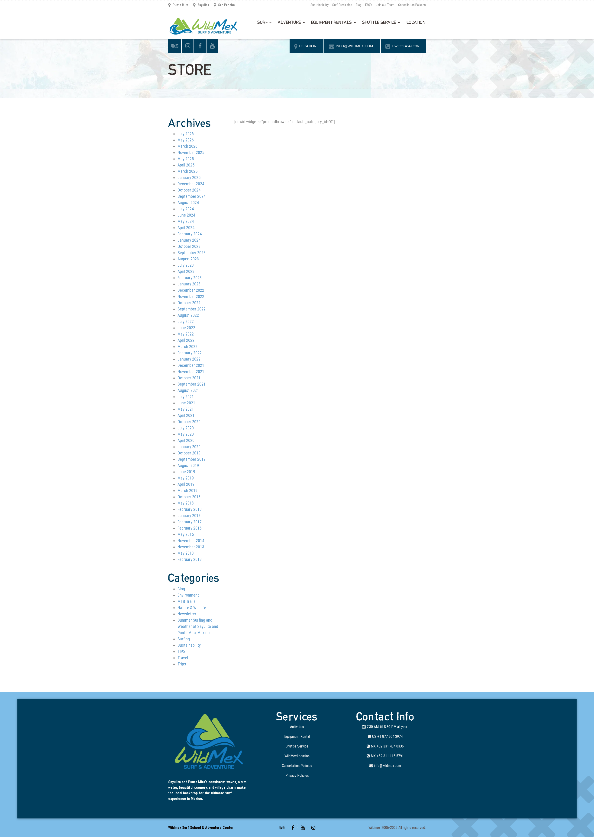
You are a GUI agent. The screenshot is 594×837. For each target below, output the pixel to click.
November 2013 (191, 546)
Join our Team (385, 5)
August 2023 (188, 258)
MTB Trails (187, 601)
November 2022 (191, 296)
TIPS (181, 651)
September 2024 (192, 196)
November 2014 (191, 540)
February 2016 (190, 528)
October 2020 (189, 421)
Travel (183, 657)
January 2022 (189, 359)
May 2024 (186, 221)
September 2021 (192, 384)
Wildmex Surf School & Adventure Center (201, 827)
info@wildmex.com (387, 766)
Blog (359, 5)
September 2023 (192, 252)
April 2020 (186, 440)
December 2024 (191, 183)
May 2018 (186, 503)
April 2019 (186, 484)
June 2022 (186, 327)
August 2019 (188, 465)
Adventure (289, 22)
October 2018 (189, 496)
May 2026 (186, 139)
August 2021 (188, 390)
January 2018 (189, 515)
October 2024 (189, 190)
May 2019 (186, 478)
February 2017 (190, 521)
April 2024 (186, 227)
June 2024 (186, 215)
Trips (182, 663)
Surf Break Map (342, 5)
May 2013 (186, 553)
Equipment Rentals (331, 22)
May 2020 (186, 434)
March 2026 (187, 146)
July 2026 (186, 133)
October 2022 (189, 302)
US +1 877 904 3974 (387, 736)
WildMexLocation (297, 756)
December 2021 (191, 365)
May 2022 (186, 334)
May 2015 (186, 534)
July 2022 (186, 321)
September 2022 (192, 309)
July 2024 (186, 208)
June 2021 (186, 402)
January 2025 (189, 177)
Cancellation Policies (412, 5)
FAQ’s (368, 5)
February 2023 (190, 277)
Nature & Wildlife (192, 607)
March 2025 (187, 171)
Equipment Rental (297, 736)
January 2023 (189, 283)
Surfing (184, 638)
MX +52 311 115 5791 (387, 756)
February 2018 (190, 509)
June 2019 (186, 471)
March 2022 (187, 346)
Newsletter (187, 613)
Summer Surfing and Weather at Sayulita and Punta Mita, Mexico (198, 626)
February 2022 (190, 352)
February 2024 (190, 233)
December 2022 (191, 290)
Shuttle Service (379, 22)
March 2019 (187, 490)
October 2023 (189, 246)
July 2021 (186, 396)
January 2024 (189, 240)
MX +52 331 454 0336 (387, 746)
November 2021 (191, 371)
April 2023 (186, 271)
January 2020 (189, 446)
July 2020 (186, 427)
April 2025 (186, 165)
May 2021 (186, 409)
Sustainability (319, 5)
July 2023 (186, 265)
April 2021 (186, 415)
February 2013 (190, 559)
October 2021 (189, 377)
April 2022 (186, 340)
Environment (188, 595)
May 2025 (186, 158)
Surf (262, 22)
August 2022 (188, 315)
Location (416, 22)
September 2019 (192, 459)
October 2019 (189, 452)
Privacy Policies (297, 775)
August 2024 (188, 202)
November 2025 (191, 152)
